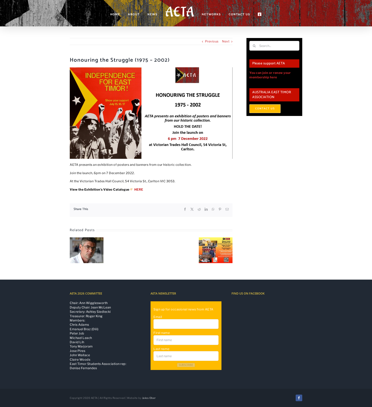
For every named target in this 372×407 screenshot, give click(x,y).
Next (225, 41)
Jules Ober (149, 397)
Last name (161, 349)
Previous (212, 41)
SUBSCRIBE (186, 365)
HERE (138, 189)
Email (157, 317)
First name (161, 333)
